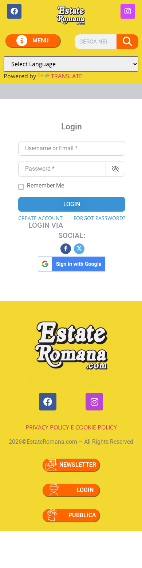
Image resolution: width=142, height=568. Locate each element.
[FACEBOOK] (14, 11)
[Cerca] (127, 41)
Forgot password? (99, 218)
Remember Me (45, 186)
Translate (66, 76)
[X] (79, 248)
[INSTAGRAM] (128, 11)
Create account (40, 218)
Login (71, 204)
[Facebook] (65, 248)
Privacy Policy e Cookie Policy (71, 427)
